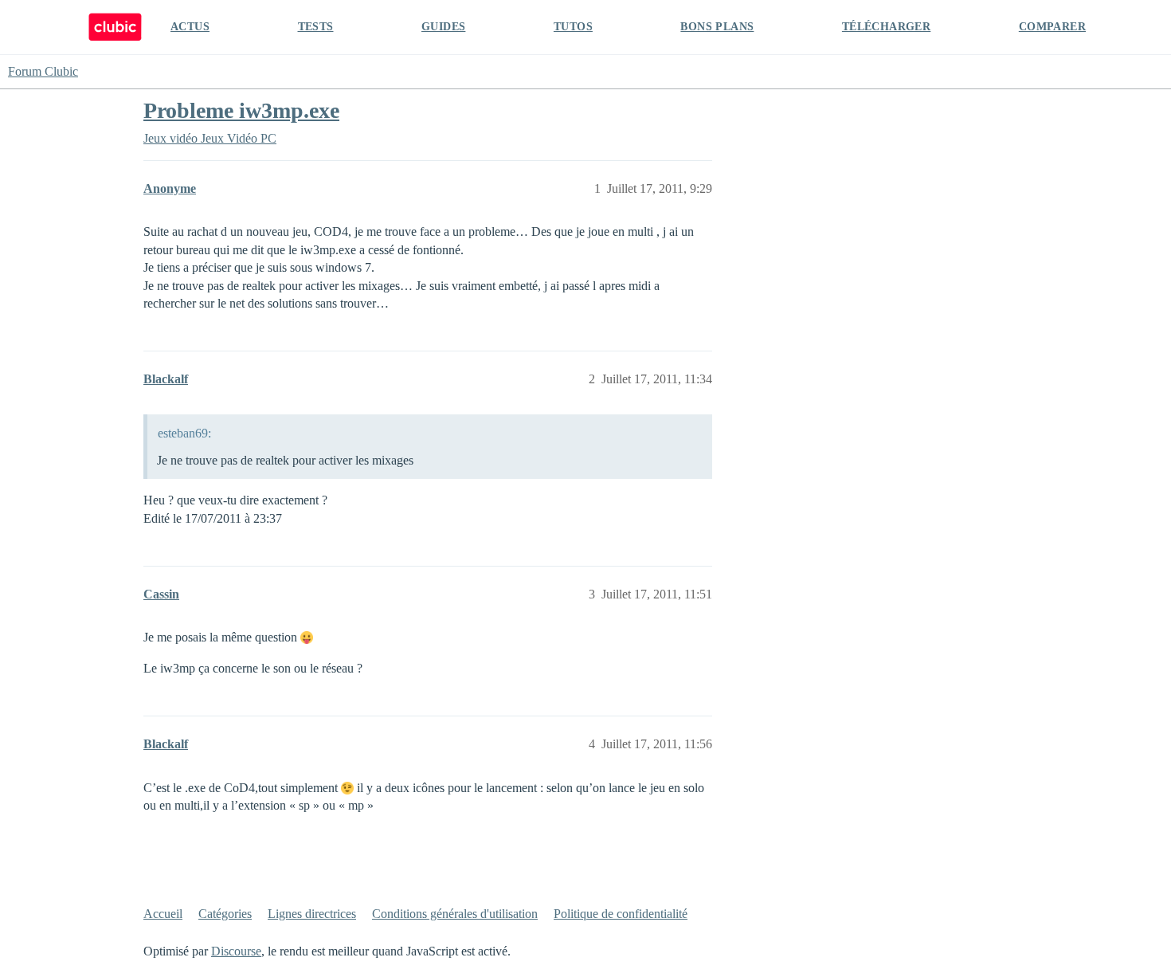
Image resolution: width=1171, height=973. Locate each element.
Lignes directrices (312, 913)
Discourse (236, 951)
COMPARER (1052, 27)
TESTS (316, 27)
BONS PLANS (717, 27)
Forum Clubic (43, 71)
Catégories (225, 913)
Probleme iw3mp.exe (241, 110)
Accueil (162, 913)
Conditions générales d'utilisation (455, 913)
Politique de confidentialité (620, 913)
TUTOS (573, 27)
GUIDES (443, 27)
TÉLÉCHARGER (886, 27)
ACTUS (190, 27)
